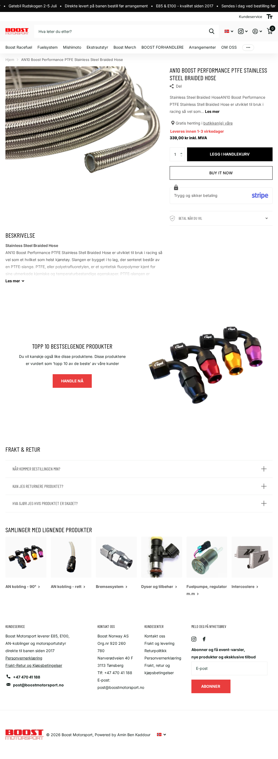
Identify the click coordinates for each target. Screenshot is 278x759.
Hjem (9, 59)
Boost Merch (124, 47)
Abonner (211, 686)
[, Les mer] (243, 31)
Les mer (212, 111)
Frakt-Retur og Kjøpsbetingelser (33, 665)
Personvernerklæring (23, 658)
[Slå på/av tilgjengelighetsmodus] (270, 16)
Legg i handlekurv (229, 154)
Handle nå (72, 381)
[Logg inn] (257, 31)
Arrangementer (202, 47)
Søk (211, 31)
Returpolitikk (155, 650)
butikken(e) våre (218, 123)
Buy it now (221, 173)
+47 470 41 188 (26, 677)
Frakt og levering (159, 643)
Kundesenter (153, 626)
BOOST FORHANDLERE (162, 47)
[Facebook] (204, 639)
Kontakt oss (154, 636)
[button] (183, 149)
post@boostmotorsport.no (38, 685)
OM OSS (229, 47)
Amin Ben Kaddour (133, 734)
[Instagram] (193, 639)
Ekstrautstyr (97, 47)
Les (12, 280)
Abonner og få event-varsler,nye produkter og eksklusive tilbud (223, 653)
